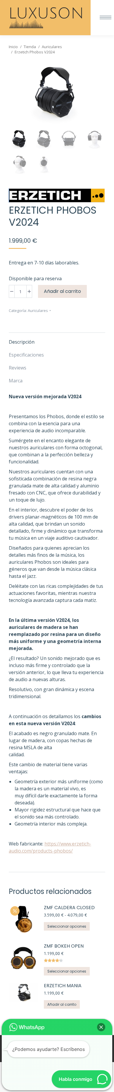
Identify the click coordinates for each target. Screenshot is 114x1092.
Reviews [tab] (17, 367)
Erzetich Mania (63, 986)
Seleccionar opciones (66, 926)
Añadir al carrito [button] (61, 1004)
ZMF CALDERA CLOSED (69, 908)
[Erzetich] (57, 196)
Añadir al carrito (62, 291)
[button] (101, 1027)
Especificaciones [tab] (26, 355)
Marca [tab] (16, 380)
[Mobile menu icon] (105, 17)
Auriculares (38, 310)
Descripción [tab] (21, 342)
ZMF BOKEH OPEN (64, 946)
